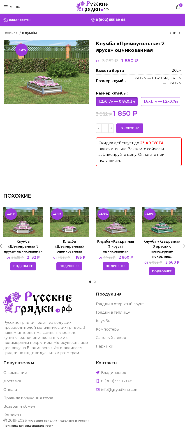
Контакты (12, 415)
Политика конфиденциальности (28, 425)
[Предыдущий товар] (170, 33)
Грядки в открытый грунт (120, 304)
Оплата (10, 390)
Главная (10, 33)
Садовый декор (111, 338)
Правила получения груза (28, 398)
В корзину (130, 128)
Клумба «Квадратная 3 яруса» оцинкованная (115, 246)
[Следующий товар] (179, 33)
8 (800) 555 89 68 (110, 19)
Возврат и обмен (19, 406)
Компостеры (108, 329)
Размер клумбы (111, 93)
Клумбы (29, 33)
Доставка (12, 381)
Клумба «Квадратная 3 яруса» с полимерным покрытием (161, 249)
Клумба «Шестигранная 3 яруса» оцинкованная (23, 246)
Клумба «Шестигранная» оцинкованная (69, 246)
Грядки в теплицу (113, 312)
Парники (104, 346)
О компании (15, 373)
